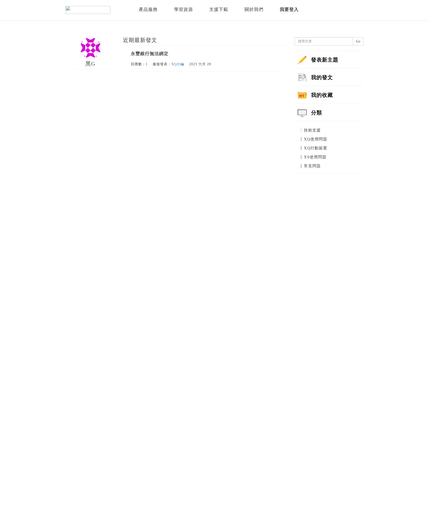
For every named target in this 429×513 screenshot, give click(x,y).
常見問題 (312, 166)
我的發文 (322, 77)
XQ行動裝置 (315, 148)
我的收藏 (322, 95)
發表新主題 (324, 60)
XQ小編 (177, 64)
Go (358, 41)
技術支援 (312, 130)
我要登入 (289, 9)
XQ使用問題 (315, 139)
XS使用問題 (315, 157)
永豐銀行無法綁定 (150, 53)
